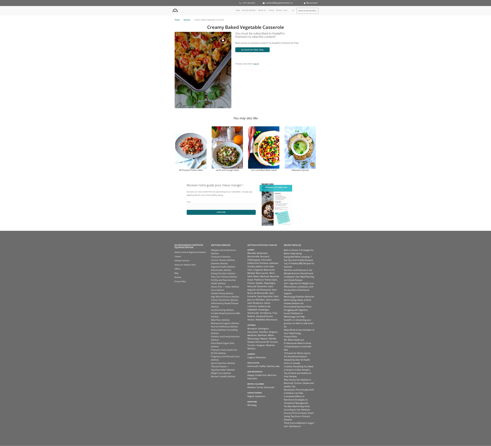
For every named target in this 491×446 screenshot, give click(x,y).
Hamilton (263, 332)
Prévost (251, 283)
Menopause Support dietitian (225, 323)
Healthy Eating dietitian (222, 293)
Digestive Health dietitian (223, 266)
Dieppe (250, 375)
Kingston (273, 332)
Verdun (251, 319)
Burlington (263, 328)
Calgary (251, 357)
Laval (265, 266)
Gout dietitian (217, 290)
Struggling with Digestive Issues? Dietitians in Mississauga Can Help (296, 313)
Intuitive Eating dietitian (222, 310)
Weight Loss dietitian (221, 373)
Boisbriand (262, 253)
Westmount (271, 319)
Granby (251, 266)
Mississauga (253, 338)
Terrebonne (265, 313)
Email (189, 202)
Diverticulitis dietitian (221, 270)
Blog (285, 10)
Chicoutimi (266, 259)
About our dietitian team (185, 265)
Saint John (252, 378)
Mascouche (269, 269)
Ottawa (250, 342)
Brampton (252, 328)
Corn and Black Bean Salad (264, 170)
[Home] (175, 10)
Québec (259, 283)
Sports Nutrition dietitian (223, 363)
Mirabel (251, 273)
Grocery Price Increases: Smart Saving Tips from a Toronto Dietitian (299, 416)
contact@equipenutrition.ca (279, 2)
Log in (256, 63)
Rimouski (251, 286)
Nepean (264, 338)
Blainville (251, 253)
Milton (271, 335)
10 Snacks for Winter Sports (297, 353)
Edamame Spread (300, 170)
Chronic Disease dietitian (223, 260)
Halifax (262, 366)
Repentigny (269, 283)
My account (311, 2)
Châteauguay (253, 259)
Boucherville (253, 256)
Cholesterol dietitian (221, 256)
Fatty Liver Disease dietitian (224, 276)
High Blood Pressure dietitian (225, 296)
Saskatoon (260, 396)
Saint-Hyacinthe (264, 296)
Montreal (264, 276)
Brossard (264, 256)
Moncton (272, 375)
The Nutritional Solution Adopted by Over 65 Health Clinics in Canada (297, 360)
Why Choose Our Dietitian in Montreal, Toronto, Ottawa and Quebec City (299, 383)
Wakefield (260, 319)
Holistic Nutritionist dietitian (224, 300)
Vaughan (260, 345)
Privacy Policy (180, 281)
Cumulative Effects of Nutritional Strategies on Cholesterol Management (296, 399)
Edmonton (261, 357)
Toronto (274, 342)
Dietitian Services (248, 10)
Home (238, 10)
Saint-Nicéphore (255, 303)
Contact (178, 256)
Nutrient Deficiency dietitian (224, 326)
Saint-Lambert (272, 299)
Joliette (259, 266)
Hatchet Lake (273, 366)
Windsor (251, 348)
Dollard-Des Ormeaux (257, 263)
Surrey (260, 387)
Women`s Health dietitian (223, 376)
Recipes (279, 10)
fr (293, 10)
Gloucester (252, 332)
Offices (271, 10)
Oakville (272, 338)
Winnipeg (251, 405)
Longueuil (258, 269)
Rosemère (262, 286)
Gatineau (273, 263)
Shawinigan (263, 309)
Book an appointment (307, 11)
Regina (250, 396)
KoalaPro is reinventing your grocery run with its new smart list (298, 323)
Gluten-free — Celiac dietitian (225, 286)
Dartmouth (252, 366)
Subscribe (221, 212)
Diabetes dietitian (219, 263)
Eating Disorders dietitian (223, 273)
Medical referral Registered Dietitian (190, 252)
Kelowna (251, 387)
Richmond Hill (262, 342)
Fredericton (261, 375)
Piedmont (259, 279)
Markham (252, 335)
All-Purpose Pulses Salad (191, 170)
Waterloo (270, 345)
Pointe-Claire (271, 279)
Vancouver (269, 387)
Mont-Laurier (262, 273)
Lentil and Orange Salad (227, 170)
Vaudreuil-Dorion (264, 316)
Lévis (271, 266)
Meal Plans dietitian (220, 320)
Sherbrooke (253, 313)
